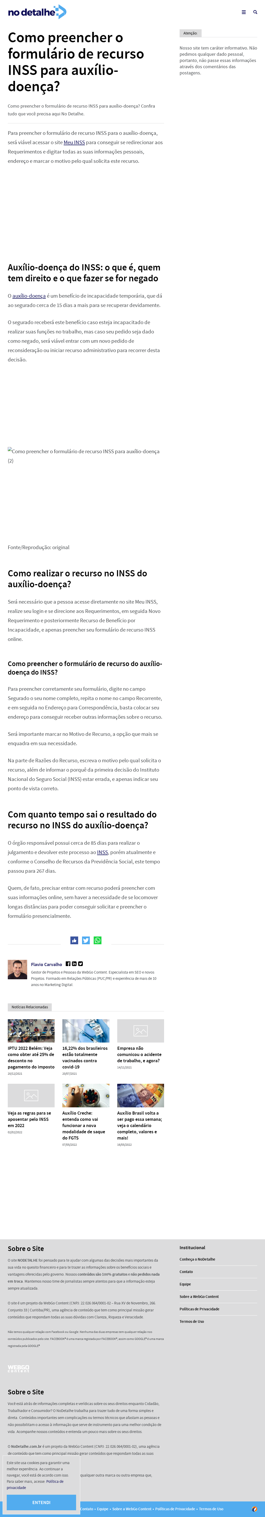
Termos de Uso (192, 1321)
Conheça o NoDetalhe (197, 1259)
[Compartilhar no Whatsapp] (97, 940)
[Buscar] (255, 12)
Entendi (41, 1502)
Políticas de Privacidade (199, 1309)
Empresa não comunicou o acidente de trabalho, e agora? (139, 1054)
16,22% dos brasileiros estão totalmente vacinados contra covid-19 (85, 1057)
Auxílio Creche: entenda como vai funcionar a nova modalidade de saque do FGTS (83, 1125)
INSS (102, 852)
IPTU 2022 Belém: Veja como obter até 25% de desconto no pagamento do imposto (31, 1057)
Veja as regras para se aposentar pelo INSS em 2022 (29, 1119)
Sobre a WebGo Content (199, 1296)
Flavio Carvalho (46, 964)
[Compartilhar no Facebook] (74, 940)
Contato (186, 1271)
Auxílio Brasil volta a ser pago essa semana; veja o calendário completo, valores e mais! (139, 1125)
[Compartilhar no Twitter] (86, 940)
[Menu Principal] (244, 12)
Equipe (185, 1284)
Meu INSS (74, 142)
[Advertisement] (86, 210)
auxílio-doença (29, 295)
